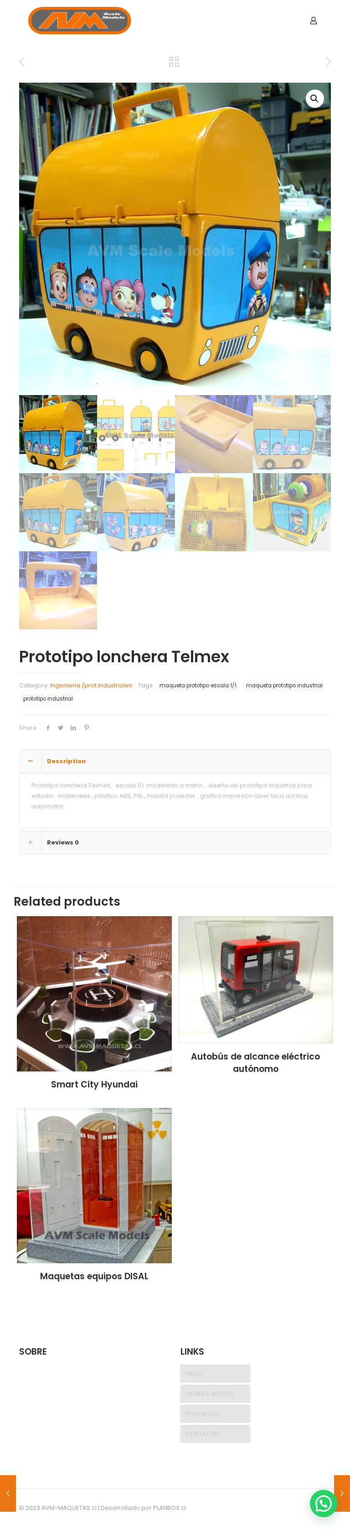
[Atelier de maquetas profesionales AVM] (79, 20)
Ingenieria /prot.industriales (91, 685)
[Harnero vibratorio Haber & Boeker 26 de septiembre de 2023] (8, 1493)
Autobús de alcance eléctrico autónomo (255, 1062)
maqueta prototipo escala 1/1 (198, 685)
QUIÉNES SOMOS (209, 1393)
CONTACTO (202, 1434)
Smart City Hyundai (94, 1084)
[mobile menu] (281, 20)
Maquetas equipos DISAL (94, 1276)
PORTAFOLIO (203, 1413)
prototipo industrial (48, 698)
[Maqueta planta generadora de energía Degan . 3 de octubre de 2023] (342, 1493)
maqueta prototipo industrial (284, 685)
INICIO (194, 1373)
